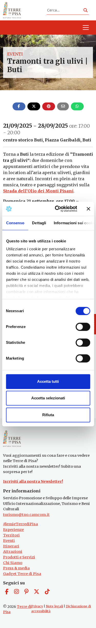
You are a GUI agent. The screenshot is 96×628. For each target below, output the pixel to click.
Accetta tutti (48, 381)
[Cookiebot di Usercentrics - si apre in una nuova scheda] (57, 208)
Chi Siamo (12, 562)
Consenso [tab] (15, 223)
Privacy (37, 606)
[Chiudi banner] (88, 209)
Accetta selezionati (48, 398)
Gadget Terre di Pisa (22, 573)
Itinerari (11, 546)
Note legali (54, 606)
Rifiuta (48, 415)
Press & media (16, 568)
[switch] (83, 327)
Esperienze (13, 529)
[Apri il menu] (86, 27)
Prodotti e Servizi (19, 557)
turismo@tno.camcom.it (26, 514)
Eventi (15, 54)
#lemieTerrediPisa (20, 524)
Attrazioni (12, 551)
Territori (11, 535)
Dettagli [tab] (39, 223)
